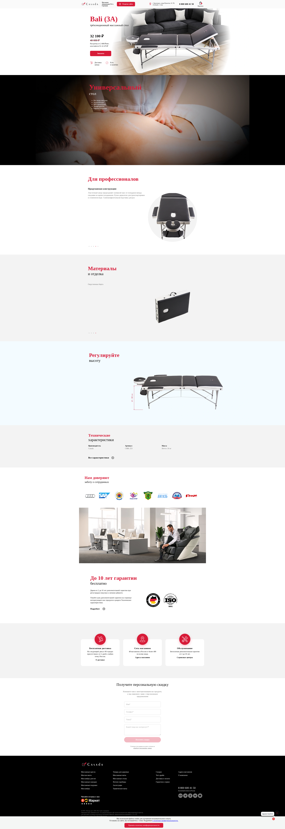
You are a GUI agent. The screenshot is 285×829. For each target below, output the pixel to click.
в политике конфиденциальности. (165, 821)
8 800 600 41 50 (187, 787)
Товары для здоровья (121, 772)
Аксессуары (117, 785)
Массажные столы (120, 779)
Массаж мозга (86, 775)
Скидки (159, 772)
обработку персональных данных (142, 748)
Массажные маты (119, 775)
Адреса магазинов (185, 772)
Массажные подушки (89, 785)
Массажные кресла (88, 772)
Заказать (100, 53)
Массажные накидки (89, 782)
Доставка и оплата (163, 779)
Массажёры (85, 789)
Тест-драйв (160, 775)
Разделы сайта (127, 4)
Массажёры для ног (88, 779)
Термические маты (120, 789)
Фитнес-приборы (119, 782)
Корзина (200, 5)
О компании (183, 775)
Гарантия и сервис (163, 782)
